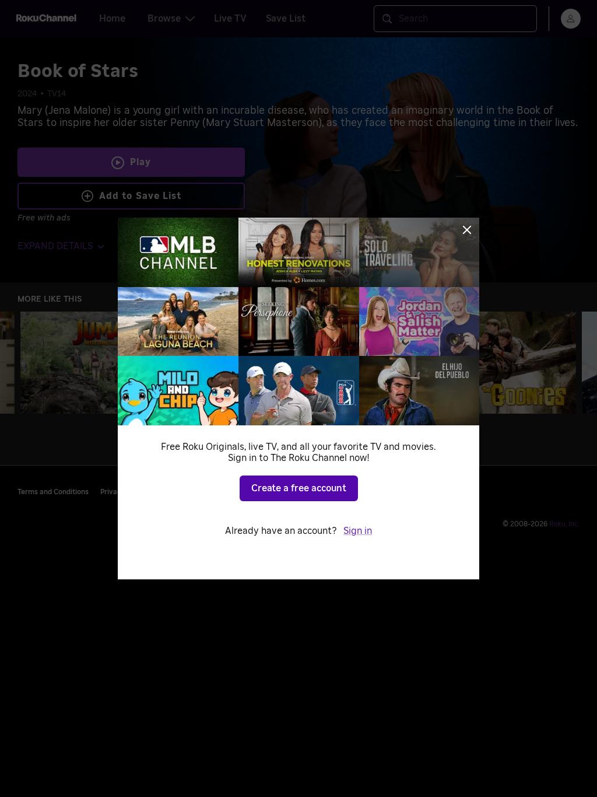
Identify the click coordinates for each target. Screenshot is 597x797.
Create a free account (298, 488)
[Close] (467, 230)
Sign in (357, 531)
